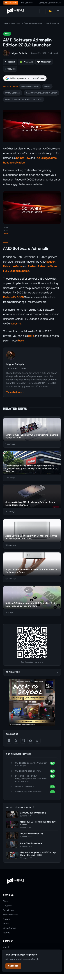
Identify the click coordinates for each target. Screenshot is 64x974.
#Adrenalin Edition (30, 86)
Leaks (6, 923)
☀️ (50, 11)
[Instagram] (23, 741)
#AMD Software (12, 92)
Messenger (44, 61)
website (16, 323)
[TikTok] (38, 741)
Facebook (10, 61)
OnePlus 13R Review (24, 786)
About (6, 947)
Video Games (9, 928)
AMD (6, 233)
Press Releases (10, 914)
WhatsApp (26, 61)
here (31, 336)
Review (6, 919)
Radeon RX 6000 (13, 297)
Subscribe (13, 965)
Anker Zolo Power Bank (31, 843)
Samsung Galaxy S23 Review (28, 791)
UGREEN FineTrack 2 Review (28, 770)
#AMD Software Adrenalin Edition (41, 92)
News (12, 23)
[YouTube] (30, 741)
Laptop (6, 932)
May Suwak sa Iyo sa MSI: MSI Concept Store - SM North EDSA (38, 853)
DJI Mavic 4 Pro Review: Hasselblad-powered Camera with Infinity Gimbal (31, 778)
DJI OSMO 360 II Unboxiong (33, 812)
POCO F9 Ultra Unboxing (31, 833)
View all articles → (15, 392)
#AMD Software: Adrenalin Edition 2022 (23, 99)
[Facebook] (9, 741)
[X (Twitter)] (16, 741)
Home (5, 23)
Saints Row (23, 158)
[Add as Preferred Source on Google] (25, 78)
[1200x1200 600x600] (32, 725)
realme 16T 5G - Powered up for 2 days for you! (38, 823)
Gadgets (7, 905)
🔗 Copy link (10, 68)
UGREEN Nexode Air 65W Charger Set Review (31, 764)
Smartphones (9, 910)
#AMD (47, 86)
